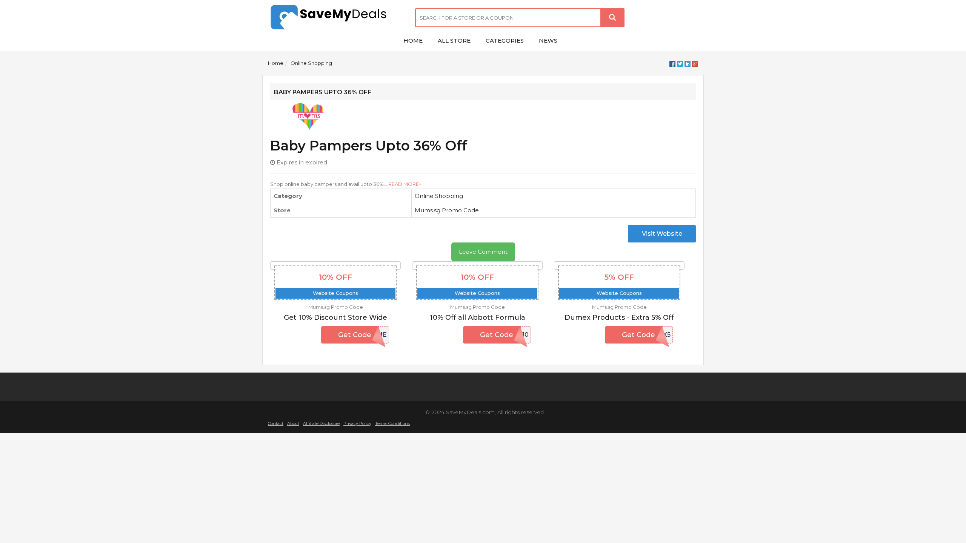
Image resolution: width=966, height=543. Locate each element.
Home (275, 63)
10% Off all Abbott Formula (477, 317)
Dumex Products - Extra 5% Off (619, 317)
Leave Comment (483, 251)
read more (403, 184)
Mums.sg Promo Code (447, 210)
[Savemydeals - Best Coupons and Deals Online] (336, 18)
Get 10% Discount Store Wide (335, 317)
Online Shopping (311, 63)
